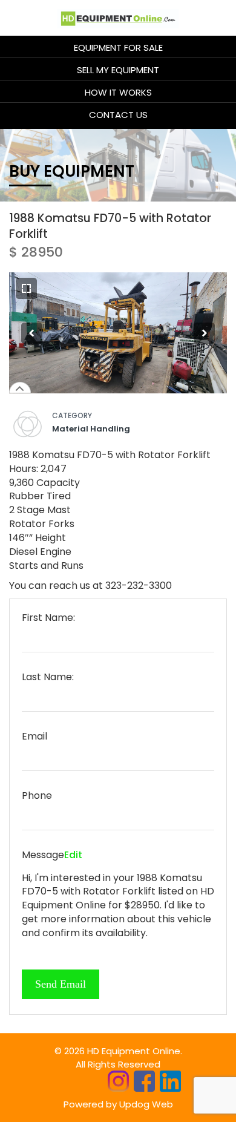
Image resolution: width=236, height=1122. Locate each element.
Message (43, 855)
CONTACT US (118, 114)
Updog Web (146, 1104)
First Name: (48, 618)
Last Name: (48, 677)
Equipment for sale (118, 47)
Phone (37, 795)
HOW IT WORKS (118, 92)
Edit (73, 855)
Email (34, 736)
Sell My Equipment (118, 70)
